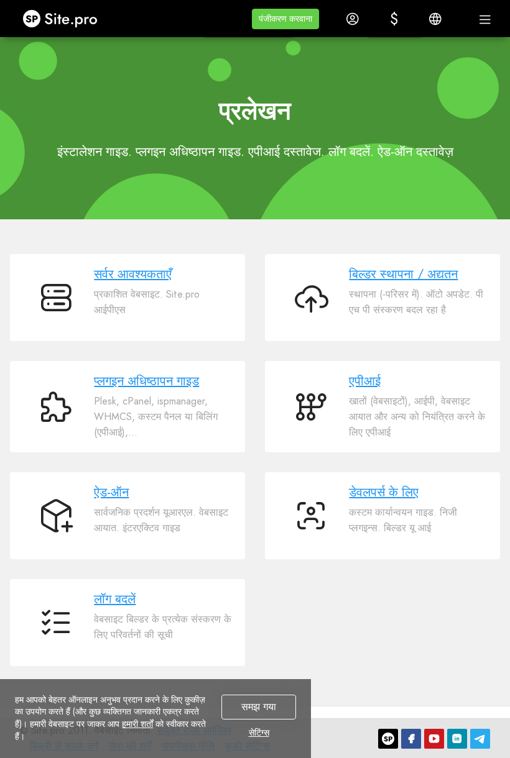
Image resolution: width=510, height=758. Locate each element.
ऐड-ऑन (111, 492)
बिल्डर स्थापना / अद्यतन (403, 274)
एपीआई (365, 381)
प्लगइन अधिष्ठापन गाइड (146, 381)
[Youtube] (434, 739)
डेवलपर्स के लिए (384, 492)
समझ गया (258, 707)
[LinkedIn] (457, 739)
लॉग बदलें (115, 599)
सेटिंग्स (259, 733)
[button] (285, 19)
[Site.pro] (388, 739)
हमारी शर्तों (137, 724)
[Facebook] (411, 739)
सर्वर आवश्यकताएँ (133, 274)
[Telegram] (480, 739)
